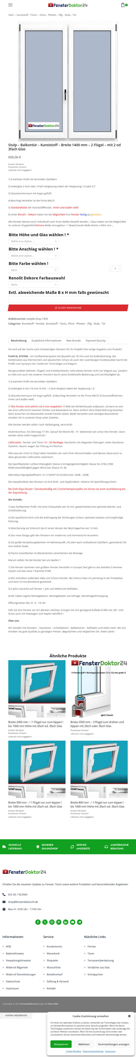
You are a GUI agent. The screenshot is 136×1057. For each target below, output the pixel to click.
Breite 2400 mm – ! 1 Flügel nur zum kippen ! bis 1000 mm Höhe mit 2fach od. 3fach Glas (35, 724)
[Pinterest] (58, 922)
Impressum (110, 1051)
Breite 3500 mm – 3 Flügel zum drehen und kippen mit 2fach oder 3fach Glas (97, 724)
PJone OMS (52, 1003)
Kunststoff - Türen (27, 14)
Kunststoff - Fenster (33, 323)
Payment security (96, 340)
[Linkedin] (65, 922)
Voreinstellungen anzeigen (113, 1044)
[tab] (18, 340)
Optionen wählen (37, 690)
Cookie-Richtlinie (73, 1051)
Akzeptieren (61, 1044)
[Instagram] (52, 922)
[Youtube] (72, 922)
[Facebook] (38, 922)
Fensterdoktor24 (28, 1003)
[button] (129, 1016)
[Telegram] (79, 922)
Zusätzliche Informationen (46, 340)
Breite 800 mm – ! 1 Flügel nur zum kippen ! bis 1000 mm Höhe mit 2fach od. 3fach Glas (97, 804)
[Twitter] (45, 922)
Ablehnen (84, 1044)
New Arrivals (73, 340)
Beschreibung (19, 340)
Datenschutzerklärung (93, 1051)
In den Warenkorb (69, 307)
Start (11, 14)
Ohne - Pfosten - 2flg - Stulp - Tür (58, 14)
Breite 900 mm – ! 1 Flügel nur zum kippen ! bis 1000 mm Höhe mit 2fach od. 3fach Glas (35, 804)
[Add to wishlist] (30, 690)
